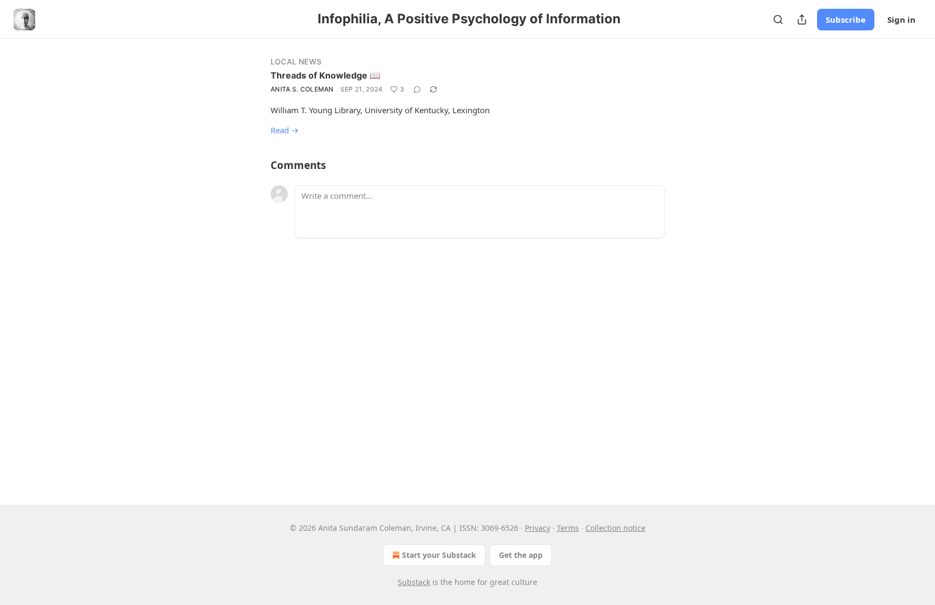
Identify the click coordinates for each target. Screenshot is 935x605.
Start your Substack (439, 555)
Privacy (537, 528)
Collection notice (615, 528)
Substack (414, 582)
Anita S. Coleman (302, 89)
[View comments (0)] (417, 89)
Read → (285, 130)
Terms (568, 528)
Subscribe (846, 19)
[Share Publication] (802, 19)
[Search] (778, 19)
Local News (296, 61)
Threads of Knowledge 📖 (325, 75)
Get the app (521, 555)
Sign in (901, 19)
